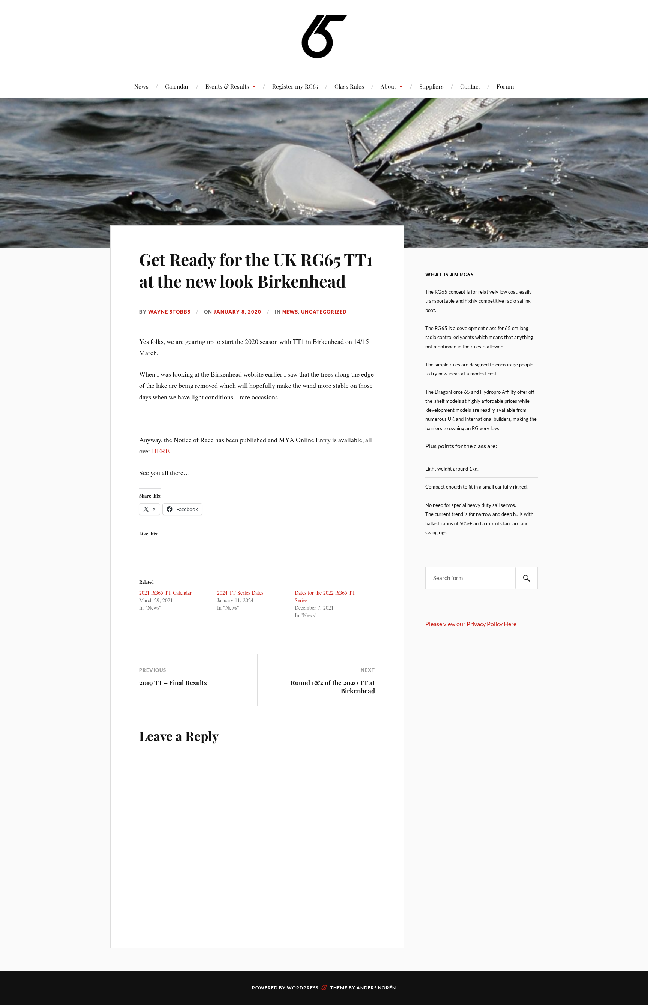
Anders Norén (376, 987)
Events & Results (227, 86)
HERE (161, 450)
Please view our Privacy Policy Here (470, 623)
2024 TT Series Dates (240, 592)
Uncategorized (324, 312)
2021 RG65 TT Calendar (165, 592)
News (141, 86)
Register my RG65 (295, 86)
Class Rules (349, 86)
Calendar (177, 86)
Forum (505, 86)
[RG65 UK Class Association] (324, 36)
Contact (470, 86)
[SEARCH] (526, 578)
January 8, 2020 (237, 312)
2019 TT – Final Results (173, 682)
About (388, 86)
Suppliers (431, 86)
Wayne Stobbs (169, 312)
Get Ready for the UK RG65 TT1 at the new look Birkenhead (256, 269)
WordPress (302, 987)
